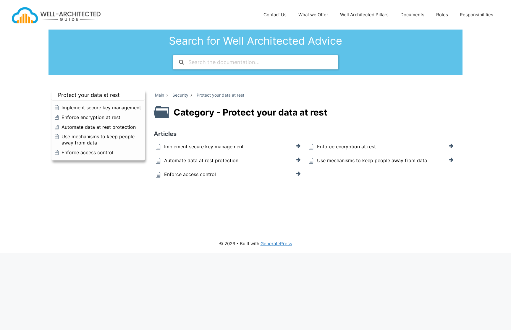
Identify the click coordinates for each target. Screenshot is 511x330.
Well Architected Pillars (364, 14)
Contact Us (275, 14)
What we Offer (313, 14)
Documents (412, 14)
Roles (442, 14)
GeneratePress (276, 243)
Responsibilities (476, 14)
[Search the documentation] (181, 62)
